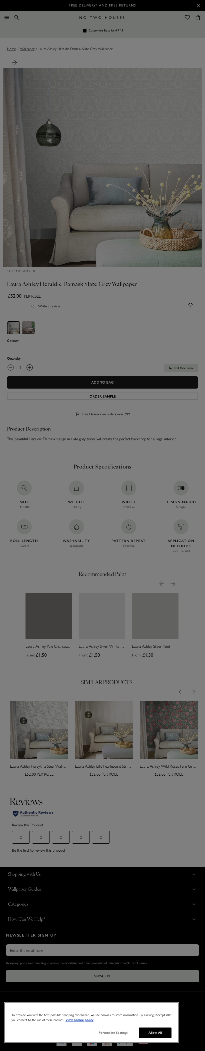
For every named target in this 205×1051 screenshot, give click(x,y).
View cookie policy (80, 1020)
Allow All (155, 1033)
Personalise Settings (113, 1033)
